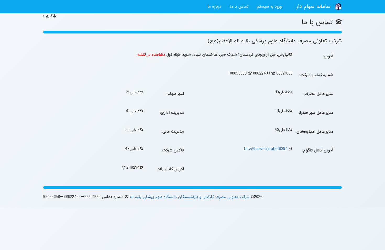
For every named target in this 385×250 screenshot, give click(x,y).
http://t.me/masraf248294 (266, 149)
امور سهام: (175, 94)
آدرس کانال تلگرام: (317, 150)
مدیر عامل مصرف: (318, 94)
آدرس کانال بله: (171, 169)
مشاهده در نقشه (151, 55)
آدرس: (328, 56)
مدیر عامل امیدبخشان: (314, 131)
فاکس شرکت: (172, 150)
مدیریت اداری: (172, 113)
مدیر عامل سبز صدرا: (316, 113)
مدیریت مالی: (172, 131)
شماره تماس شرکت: (316, 75)
